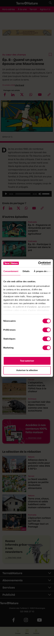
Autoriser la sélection (27, 370)
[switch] (46, 330)
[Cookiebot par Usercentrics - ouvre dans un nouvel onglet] (38, 263)
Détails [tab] (26, 271)
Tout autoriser (27, 361)
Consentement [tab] (10, 271)
